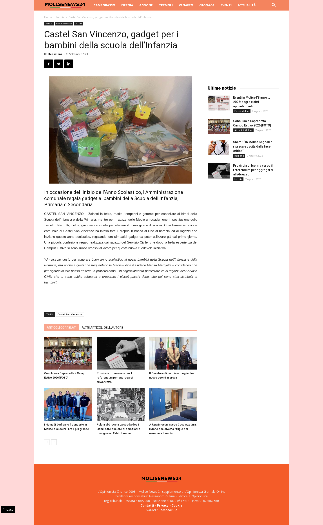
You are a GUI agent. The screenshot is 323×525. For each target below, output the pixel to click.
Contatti (147, 505)
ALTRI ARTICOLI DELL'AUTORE (102, 327)
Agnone (146, 5)
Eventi (226, 5)
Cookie (177, 505)
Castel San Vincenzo (70, 314)
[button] (273, 6)
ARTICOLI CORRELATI (61, 327)
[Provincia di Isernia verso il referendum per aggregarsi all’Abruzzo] (121, 353)
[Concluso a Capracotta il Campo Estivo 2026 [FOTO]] (68, 353)
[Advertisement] (120, 297)
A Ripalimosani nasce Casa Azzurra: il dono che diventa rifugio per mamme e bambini (172, 429)
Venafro (186, 5)
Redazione (55, 54)
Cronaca (206, 5)
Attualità (247, 5)
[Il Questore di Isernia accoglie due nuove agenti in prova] (173, 353)
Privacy (163, 505)
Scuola (78, 23)
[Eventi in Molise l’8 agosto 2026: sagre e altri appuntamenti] (219, 102)
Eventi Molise (241, 111)
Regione (239, 155)
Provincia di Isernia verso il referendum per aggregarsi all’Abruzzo (115, 378)
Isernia (127, 5)
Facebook (165, 510)
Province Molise (64, 23)
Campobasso (104, 5)
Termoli (166, 5)
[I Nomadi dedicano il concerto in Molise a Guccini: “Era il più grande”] (68, 404)
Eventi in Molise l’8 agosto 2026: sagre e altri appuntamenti (251, 102)
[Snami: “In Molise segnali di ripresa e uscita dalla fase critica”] (218, 147)
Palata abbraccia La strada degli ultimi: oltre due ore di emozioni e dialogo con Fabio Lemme (118, 429)
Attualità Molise (243, 130)
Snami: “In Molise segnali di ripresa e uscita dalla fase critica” (253, 146)
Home (48, 17)
